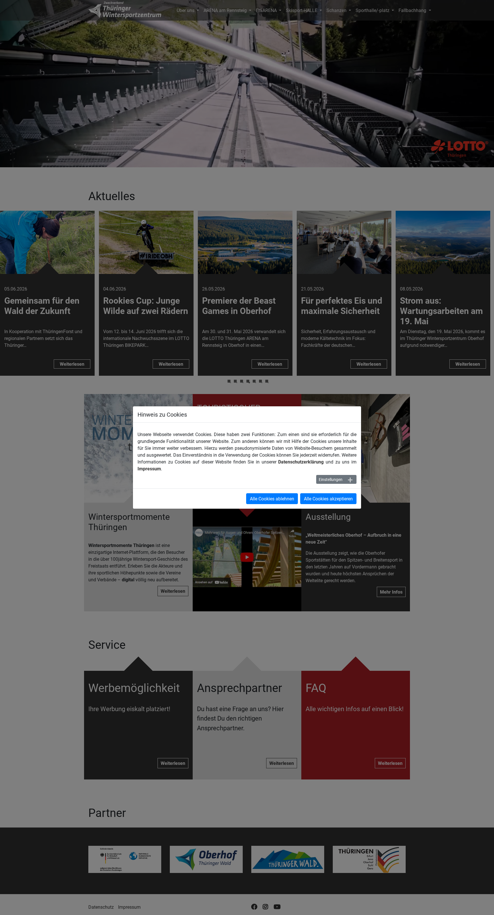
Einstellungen (330, 479)
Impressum (149, 469)
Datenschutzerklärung (301, 462)
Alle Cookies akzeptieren (328, 499)
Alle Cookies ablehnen (272, 499)
